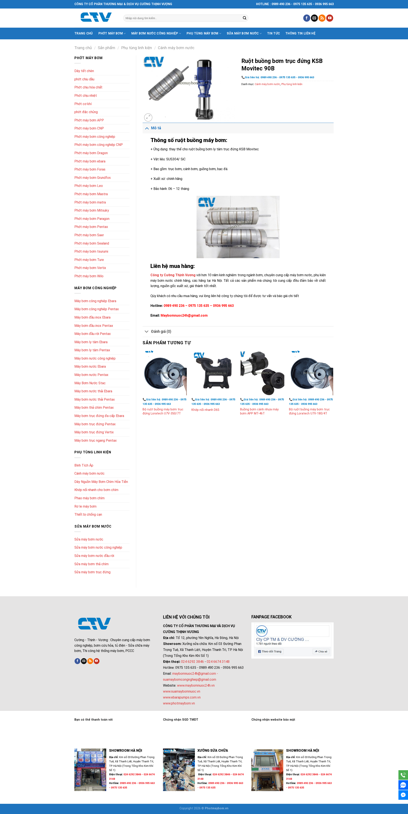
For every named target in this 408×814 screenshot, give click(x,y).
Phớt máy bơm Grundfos (92, 178)
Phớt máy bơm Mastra (91, 194)
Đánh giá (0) (161, 331)
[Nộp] (244, 18)
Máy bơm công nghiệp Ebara (95, 301)
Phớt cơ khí (83, 104)
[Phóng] (148, 117)
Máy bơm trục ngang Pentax (95, 440)
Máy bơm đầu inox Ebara (92, 317)
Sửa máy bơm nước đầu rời (94, 556)
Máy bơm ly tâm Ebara (91, 342)
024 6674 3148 (218, 662)
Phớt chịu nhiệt (85, 96)
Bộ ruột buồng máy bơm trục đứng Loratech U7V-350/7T (163, 411)
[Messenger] (403, 795)
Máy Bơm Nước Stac (90, 383)
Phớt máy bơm (110, 33)
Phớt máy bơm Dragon (91, 153)
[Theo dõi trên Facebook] (306, 18)
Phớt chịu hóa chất (88, 87)
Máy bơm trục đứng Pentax (95, 424)
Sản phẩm (106, 48)
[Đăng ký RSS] (322, 18)
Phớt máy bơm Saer (89, 235)
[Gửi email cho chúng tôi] (314, 18)
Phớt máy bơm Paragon (91, 219)
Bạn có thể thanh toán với (93, 720)
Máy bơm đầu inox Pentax (93, 326)
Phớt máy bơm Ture (89, 260)
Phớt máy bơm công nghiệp (94, 137)
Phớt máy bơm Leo (88, 186)
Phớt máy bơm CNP (89, 128)
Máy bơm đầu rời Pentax (92, 334)
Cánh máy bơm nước (176, 48)
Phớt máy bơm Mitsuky (91, 210)
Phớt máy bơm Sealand (91, 243)
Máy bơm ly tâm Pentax (92, 350)
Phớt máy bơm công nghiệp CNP (98, 145)
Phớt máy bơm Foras (89, 169)
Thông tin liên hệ (300, 33)
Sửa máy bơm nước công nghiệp (98, 547)
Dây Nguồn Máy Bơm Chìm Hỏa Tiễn (101, 482)
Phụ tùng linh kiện (136, 48)
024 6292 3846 (192, 662)
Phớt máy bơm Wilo (88, 276)
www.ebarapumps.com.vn (182, 697)
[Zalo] (403, 785)
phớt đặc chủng (86, 112)
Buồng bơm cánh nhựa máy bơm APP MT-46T (259, 411)
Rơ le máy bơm (85, 506)
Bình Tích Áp (83, 465)
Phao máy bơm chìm (89, 498)
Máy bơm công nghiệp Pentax (96, 309)
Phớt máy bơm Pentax (91, 227)
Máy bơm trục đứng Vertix (94, 432)
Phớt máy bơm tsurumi (91, 251)
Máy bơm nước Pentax (91, 375)
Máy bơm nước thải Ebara (93, 391)
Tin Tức (273, 33)
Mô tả (156, 128)
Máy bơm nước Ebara (90, 366)
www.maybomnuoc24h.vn (195, 685)
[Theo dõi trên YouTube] (329, 18)
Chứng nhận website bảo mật (273, 720)
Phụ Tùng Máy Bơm (202, 33)
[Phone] (403, 775)
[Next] (333, 387)
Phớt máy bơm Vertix (90, 268)
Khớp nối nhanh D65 (205, 410)
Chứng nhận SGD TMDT (180, 720)
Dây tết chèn (84, 71)
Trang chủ (83, 33)
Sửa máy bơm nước (243, 33)
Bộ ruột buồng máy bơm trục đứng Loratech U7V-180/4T (309, 411)
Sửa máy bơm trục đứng (92, 572)
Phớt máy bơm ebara (89, 161)
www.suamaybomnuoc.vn (181, 691)
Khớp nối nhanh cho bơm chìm (96, 490)
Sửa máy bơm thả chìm (91, 564)
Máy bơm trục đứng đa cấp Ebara (99, 416)
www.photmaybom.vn (179, 703)
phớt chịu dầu (84, 79)
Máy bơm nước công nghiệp (154, 33)
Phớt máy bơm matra (90, 202)
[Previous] (143, 387)
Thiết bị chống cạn (88, 514)
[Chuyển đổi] (147, 127)
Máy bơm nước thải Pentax (94, 399)
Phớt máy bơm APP (89, 120)
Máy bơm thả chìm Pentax (94, 408)
